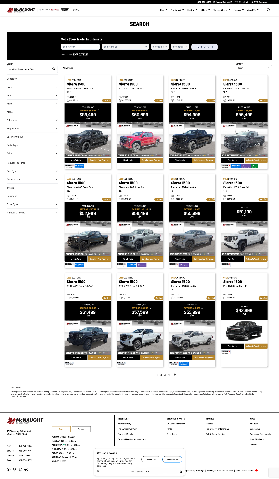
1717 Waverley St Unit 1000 (19, 431)
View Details (76, 160)
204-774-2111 (25, 455)
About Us (251, 10)
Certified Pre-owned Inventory (132, 439)
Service (81, 429)
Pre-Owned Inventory (127, 428)
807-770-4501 (25, 460)
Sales (61, 429)
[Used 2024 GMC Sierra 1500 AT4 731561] (140, 140)
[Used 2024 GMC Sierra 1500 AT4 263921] (140, 337)
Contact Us (255, 428)
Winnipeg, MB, (13, 434)
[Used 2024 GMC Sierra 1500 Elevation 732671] (192, 337)
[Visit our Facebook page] (8, 469)
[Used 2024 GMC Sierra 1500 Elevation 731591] (244, 140)
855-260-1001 (25, 450)
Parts (169, 428)
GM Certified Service (176, 423)
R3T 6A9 (23, 434)
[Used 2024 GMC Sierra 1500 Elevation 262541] (88, 140)
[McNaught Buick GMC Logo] (22, 10)
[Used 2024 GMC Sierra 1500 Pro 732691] (244, 332)
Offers (204, 10)
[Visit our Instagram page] (20, 469)
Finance (237, 10)
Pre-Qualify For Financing (217, 428)
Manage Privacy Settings (193, 470)
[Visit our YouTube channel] (14, 469)
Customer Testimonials (260, 434)
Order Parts (172, 434)
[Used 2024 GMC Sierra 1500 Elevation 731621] (88, 238)
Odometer (12, 120)
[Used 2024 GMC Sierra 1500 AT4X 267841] (88, 337)
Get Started (203, 46)
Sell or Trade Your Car (215, 434)
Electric (190, 10)
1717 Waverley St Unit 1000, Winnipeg (251, 2)
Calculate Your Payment (99, 160)
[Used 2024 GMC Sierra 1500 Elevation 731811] (192, 238)
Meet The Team (257, 439)
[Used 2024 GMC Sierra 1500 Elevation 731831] (140, 238)
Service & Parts (220, 10)
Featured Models (125, 434)
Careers (253, 444)
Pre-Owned (176, 10)
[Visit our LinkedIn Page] (26, 469)
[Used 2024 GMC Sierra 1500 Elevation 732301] (244, 238)
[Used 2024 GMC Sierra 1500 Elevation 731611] (192, 140)
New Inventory (124, 423)
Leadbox (251, 470)
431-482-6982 (25, 446)
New (162, 10)
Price (9, 86)
